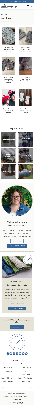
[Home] (1, 14)
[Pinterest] (14, 353)
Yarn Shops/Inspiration (25, 372)
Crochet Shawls (8, 382)
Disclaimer (6, 396)
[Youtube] (20, 353)
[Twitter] (23, 353)
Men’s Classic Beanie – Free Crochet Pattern (25, 49)
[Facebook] (8, 353)
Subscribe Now (17, 327)
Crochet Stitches (9, 364)
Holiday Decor (9, 371)
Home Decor (25, 382)
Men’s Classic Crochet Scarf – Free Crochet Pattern (9, 79)
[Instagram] (10, 353)
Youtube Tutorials (17, 308)
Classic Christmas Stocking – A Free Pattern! (25, 110)
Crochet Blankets (9, 367)
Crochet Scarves (25, 367)
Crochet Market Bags (8, 378)
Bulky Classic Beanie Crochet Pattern (9, 49)
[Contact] (26, 353)
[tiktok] (17, 353)
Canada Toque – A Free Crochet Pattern (9, 110)
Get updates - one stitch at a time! (17, 1)
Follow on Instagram (17, 245)
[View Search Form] (31, 6)
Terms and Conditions (16, 396)
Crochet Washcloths (25, 378)
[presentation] (8, 36)
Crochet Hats (25, 364)
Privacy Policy (27, 396)
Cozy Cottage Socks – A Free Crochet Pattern (25, 79)
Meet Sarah (17, 241)
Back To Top (16, 399)
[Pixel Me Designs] (20, 402)
